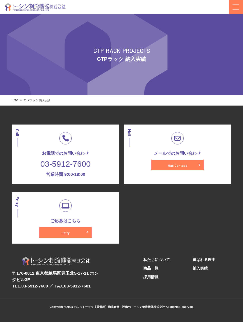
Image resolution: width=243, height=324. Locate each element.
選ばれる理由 (204, 260)
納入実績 (200, 268)
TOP (15, 100)
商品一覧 (151, 268)
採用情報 (151, 277)
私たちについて (156, 260)
